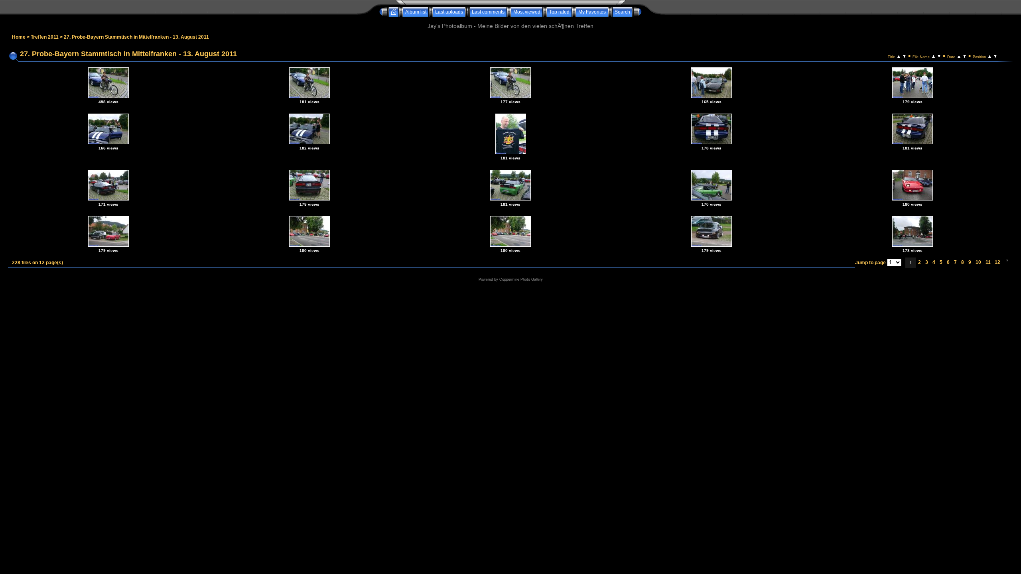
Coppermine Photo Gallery (521, 279)
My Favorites (592, 12)
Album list (415, 12)
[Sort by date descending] (964, 56)
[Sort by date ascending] (959, 56)
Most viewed (526, 12)
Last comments (488, 12)
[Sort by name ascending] (933, 56)
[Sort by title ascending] (899, 56)
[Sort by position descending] (995, 56)
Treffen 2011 (45, 37)
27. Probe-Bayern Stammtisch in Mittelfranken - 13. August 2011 (136, 37)
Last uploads (449, 12)
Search (622, 12)
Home (19, 37)
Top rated (559, 12)
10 (978, 262)
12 (997, 262)
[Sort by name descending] (939, 56)
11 (988, 262)
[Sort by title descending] (904, 56)
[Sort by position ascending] (989, 56)
